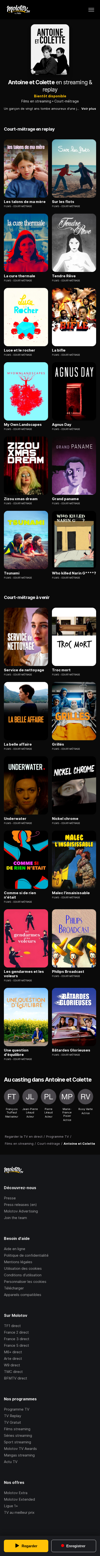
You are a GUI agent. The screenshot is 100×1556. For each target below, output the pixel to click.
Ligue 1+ (11, 1506)
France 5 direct (16, 1345)
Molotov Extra (15, 1492)
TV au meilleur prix (19, 1512)
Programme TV (16, 1409)
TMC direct (13, 1371)
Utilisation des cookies (23, 1268)
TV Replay (12, 1415)
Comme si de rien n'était (20, 895)
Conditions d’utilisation (23, 1275)
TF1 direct (12, 1325)
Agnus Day (61, 424)
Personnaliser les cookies (25, 1281)
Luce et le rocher (19, 350)
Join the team (15, 1217)
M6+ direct (13, 1352)
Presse (10, 1198)
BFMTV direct (15, 1378)
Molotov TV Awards (20, 1448)
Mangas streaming (19, 1455)
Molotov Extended (19, 1499)
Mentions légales (18, 1262)
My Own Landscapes (23, 424)
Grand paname (65, 499)
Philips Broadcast (68, 971)
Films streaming (17, 1429)
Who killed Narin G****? (74, 573)
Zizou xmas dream (21, 499)
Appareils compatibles (22, 1294)
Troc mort (61, 670)
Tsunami (11, 573)
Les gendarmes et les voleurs (24, 973)
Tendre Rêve (64, 276)
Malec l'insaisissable (71, 893)
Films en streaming (36, 101)
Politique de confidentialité (26, 1255)
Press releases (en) (20, 1204)
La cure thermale (19, 276)
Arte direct (13, 1358)
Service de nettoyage (24, 670)
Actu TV (10, 1461)
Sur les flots (63, 202)
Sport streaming (17, 1442)
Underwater (15, 818)
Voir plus (88, 108)
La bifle (59, 350)
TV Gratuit (12, 1422)
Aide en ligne (14, 1248)
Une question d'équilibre (16, 1052)
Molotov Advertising (21, 1211)
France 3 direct (16, 1339)
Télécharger (14, 1288)
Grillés (58, 744)
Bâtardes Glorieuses (71, 1050)
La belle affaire (18, 744)
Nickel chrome (65, 818)
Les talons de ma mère (25, 202)
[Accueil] (18, 10)
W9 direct (12, 1365)
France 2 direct (16, 1332)
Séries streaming (18, 1435)
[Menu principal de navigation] (91, 10)
